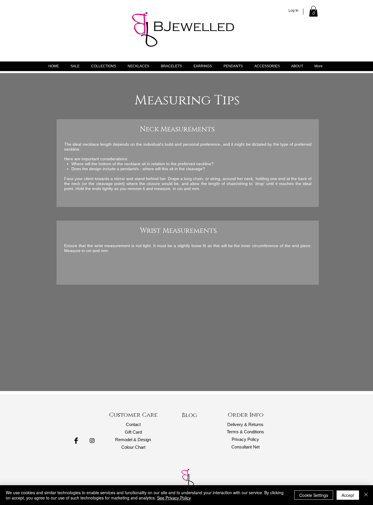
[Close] (366, 495)
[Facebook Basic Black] (76, 440)
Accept (348, 495)
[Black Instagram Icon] (92, 440)
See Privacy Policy (174, 498)
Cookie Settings (313, 495)
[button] (313, 11)
